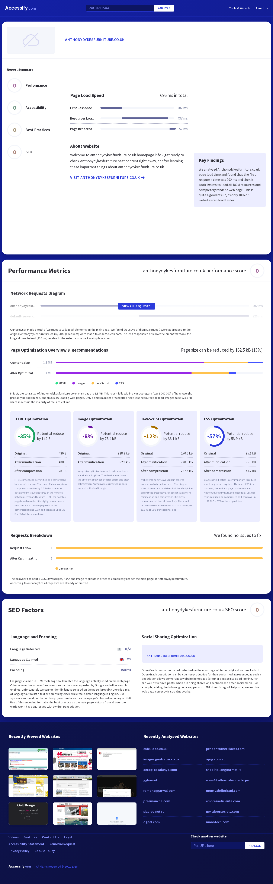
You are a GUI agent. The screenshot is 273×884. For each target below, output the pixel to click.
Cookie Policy (45, 851)
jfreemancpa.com (156, 801)
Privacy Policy (19, 851)
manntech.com (217, 822)
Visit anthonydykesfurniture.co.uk (105, 177)
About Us (262, 8)
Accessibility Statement (26, 844)
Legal (68, 837)
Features (30, 837)
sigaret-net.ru (153, 811)
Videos (14, 837)
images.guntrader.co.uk (161, 759)
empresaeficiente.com (223, 801)
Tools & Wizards (240, 8)
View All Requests (136, 306)
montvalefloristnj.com (223, 790)
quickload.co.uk (155, 749)
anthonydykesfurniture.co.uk (95, 39)
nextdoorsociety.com (222, 811)
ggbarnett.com (155, 780)
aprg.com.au (215, 759)
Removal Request (62, 844)
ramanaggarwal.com (159, 790)
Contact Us (50, 837)
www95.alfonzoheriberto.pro (228, 780)
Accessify (20, 8)
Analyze (164, 8)
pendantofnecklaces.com (225, 749)
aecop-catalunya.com (160, 769)
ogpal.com (151, 822)
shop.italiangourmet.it (223, 769)
